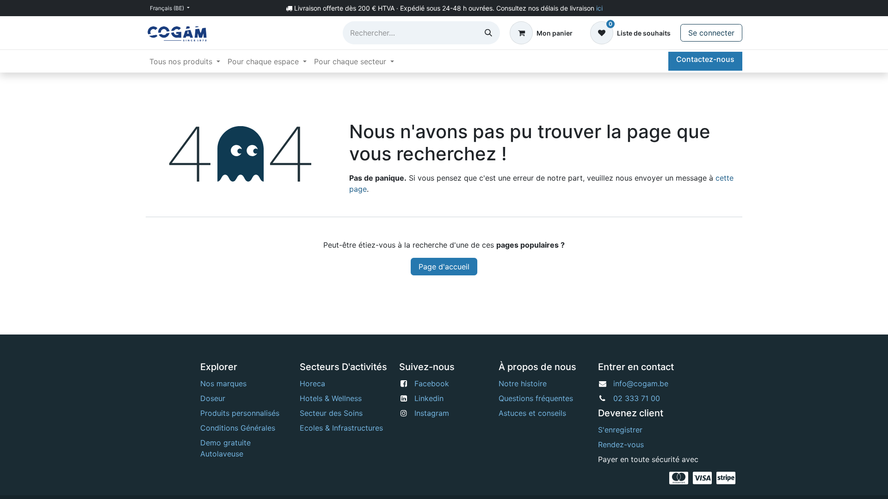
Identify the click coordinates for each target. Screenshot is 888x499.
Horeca (312, 383)
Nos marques (223, 383)
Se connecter (711, 32)
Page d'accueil (444, 266)
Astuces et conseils (532, 413)
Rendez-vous (621, 444)
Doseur (212, 398)
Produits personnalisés (239, 413)
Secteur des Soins (331, 413)
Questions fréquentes (536, 398)
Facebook (431, 383)
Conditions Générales (237, 427)
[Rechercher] (488, 32)
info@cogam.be (640, 383)
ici (599, 8)
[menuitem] (185, 61)
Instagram (431, 413)
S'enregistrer (620, 429)
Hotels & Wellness (331, 398)
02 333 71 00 (636, 398)
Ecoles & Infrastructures (341, 427)
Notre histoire (523, 383)
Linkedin (429, 398)
